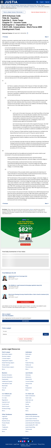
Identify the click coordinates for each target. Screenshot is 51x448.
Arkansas (31, 209)
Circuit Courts (5, 404)
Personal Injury (29, 367)
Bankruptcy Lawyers (7, 354)
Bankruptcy (28, 354)
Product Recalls (6, 423)
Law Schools (29, 373)
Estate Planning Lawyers (8, 362)
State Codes (28, 398)
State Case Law (29, 400)
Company (22, 444)
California (28, 402)
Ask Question (25, 321)
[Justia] (11, 2)
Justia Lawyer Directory (31, 418)
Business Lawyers (6, 356)
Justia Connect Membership (32, 416)
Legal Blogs (5, 418)
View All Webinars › (25, 302)
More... (3, 369)
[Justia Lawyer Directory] (32, 441)
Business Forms (6, 420)
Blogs (27, 385)
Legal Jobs (4, 416)
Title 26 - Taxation (40, 5)
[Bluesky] (28, 441)
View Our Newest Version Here (38, 12)
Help (27, 444)
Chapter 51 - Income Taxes (17, 6)
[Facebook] (22, 441)
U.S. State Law (30, 393)
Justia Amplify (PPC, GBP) (32, 425)
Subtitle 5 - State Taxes (5, 6)
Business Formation (7, 375)
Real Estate (5, 385)
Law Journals (29, 383)
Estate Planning (29, 362)
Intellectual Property (7, 381)
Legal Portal (16, 444)
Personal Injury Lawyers (8, 367)
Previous (5, 37)
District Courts (5, 406)
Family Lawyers (5, 365)
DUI (26, 360)
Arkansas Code (23, 5)
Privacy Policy (41, 444)
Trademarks (5, 427)
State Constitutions (30, 395)
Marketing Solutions (31, 414)
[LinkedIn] (19, 441)
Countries (4, 429)
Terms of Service (33, 444)
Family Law (28, 365)
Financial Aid (29, 379)
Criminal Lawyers (6, 358)
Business (4, 373)
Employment (5, 379)
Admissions (28, 377)
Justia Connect (8, 444)
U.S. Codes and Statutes (14, 5)
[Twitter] (30, 441)
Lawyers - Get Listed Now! (25, 338)
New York (28, 406)
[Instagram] (24, 441)
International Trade (7, 383)
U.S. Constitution (6, 395)
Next (46, 37)
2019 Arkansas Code (31, 5)
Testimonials (29, 429)
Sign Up (47, 2)
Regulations (5, 400)
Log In (41, 2)
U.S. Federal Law (7, 393)
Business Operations (7, 377)
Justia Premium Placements (32, 420)
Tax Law (4, 388)
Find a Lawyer (6, 328)
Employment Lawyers (7, 360)
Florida (27, 404)
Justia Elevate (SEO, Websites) (33, 423)
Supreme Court (6, 402)
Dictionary (28, 375)
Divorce (27, 358)
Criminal (28, 356)
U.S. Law (6, 5)
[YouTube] (21, 441)
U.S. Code (4, 398)
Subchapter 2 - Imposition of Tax (30, 6)
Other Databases (7, 414)
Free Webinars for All (9, 273)
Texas (27, 408)
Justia (2, 5)
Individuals (29, 352)
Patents (4, 425)
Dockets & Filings (6, 408)
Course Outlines (30, 381)
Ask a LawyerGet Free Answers (7, 315)
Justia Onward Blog (30, 427)
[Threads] (26, 441)
